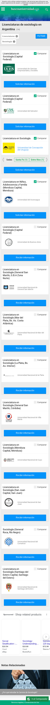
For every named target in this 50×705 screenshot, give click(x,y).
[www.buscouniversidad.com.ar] (25, 10)
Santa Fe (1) (21, 159)
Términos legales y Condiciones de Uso (25, 702)
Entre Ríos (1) (37, 159)
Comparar (42, 53)
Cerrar (26, 4)
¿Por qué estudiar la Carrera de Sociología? (19, 692)
